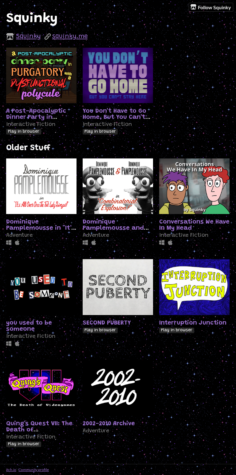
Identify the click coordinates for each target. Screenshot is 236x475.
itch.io (11, 469)
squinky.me (70, 36)
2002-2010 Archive (109, 424)
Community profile (33, 469)
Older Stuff (28, 148)
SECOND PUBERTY (107, 323)
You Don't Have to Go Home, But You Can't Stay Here (114, 117)
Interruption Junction (192, 323)
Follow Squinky (214, 7)
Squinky (28, 36)
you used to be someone (29, 326)
